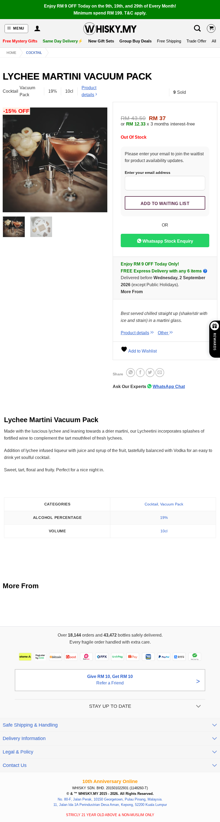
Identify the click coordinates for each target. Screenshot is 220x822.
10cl (163, 531)
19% (164, 517)
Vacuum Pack (171, 504)
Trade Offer (196, 41)
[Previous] (11, 159)
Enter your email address (147, 172)
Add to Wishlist (142, 351)
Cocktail (34, 53)
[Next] (98, 159)
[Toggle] (198, 707)
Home (11, 53)
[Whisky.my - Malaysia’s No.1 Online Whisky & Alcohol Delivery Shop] (110, 28)
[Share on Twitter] (150, 372)
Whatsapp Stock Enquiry (167, 241)
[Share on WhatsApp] (130, 372)
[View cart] (211, 28)
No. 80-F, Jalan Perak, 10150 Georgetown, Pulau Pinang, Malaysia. (110, 799)
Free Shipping (169, 41)
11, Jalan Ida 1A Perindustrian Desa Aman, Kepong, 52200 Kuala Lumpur (110, 805)
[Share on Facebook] (140, 372)
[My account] (37, 28)
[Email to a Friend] (159, 372)
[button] (16, 28)
